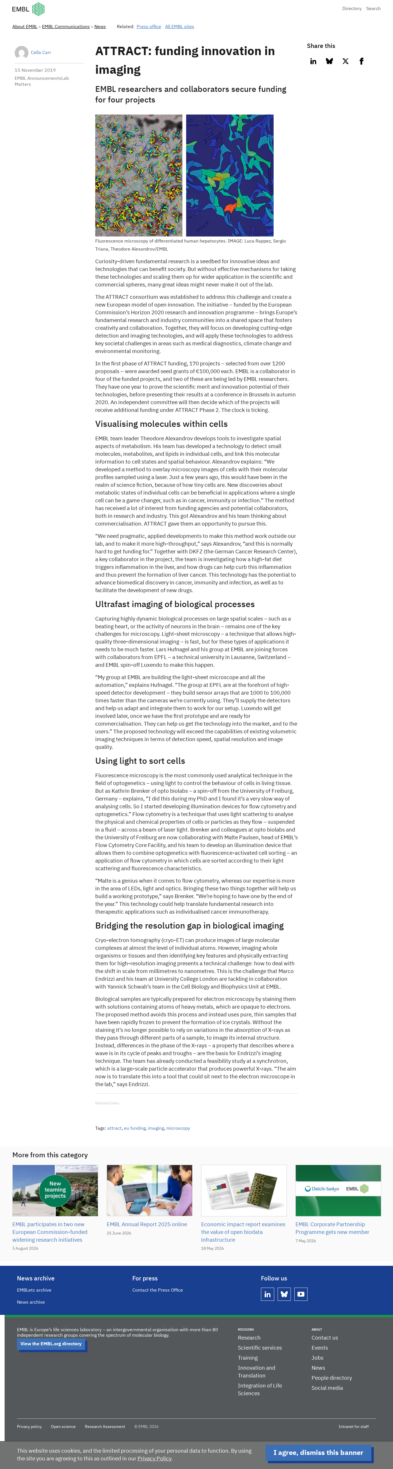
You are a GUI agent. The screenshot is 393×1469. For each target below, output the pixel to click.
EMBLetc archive (34, 1290)
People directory (332, 1378)
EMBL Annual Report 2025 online (147, 1224)
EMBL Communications (66, 27)
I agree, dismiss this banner (318, 1452)
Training (248, 1358)
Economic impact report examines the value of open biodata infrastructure (243, 1232)
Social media (327, 1388)
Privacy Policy (154, 1459)
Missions (246, 1329)
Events (320, 1348)
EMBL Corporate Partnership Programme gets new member (332, 1228)
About (317, 1329)
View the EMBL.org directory (51, 1344)
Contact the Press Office (157, 1290)
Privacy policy (29, 1427)
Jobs (317, 1358)
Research (249, 1338)
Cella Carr (41, 53)
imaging (156, 1128)
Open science (63, 1427)
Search (373, 9)
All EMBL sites (179, 27)
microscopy (178, 1128)
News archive (31, 1302)
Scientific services (260, 1348)
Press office (149, 27)
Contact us (325, 1338)
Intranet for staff (354, 1427)
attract (114, 1128)
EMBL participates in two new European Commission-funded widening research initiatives (49, 1232)
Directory (352, 9)
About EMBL (24, 27)
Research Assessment (105, 1427)
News (100, 27)
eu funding (135, 1128)
